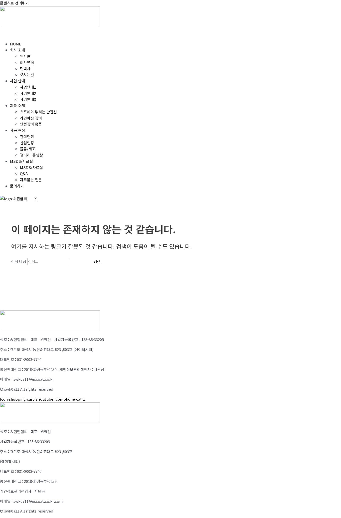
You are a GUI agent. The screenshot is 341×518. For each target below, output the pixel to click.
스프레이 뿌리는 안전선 (38, 111)
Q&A (24, 173)
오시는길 (27, 74)
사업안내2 (28, 93)
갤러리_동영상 (31, 155)
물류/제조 (27, 148)
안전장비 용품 (31, 124)
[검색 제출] (77, 261)
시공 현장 (17, 130)
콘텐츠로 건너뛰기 (14, 2)
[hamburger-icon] (7, 33)
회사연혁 (27, 62)
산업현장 (27, 142)
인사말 (25, 56)
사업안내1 (28, 87)
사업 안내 (17, 80)
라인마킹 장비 (31, 118)
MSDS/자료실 (21, 161)
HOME (15, 43)
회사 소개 (17, 49)
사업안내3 (28, 99)
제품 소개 (17, 105)
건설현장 (27, 136)
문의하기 (17, 185)
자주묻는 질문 (31, 179)
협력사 (25, 68)
